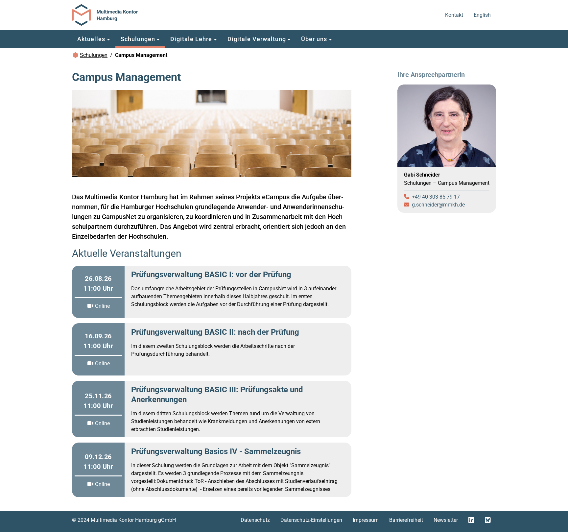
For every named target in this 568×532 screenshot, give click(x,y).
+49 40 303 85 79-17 (436, 197)
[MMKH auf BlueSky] (488, 520)
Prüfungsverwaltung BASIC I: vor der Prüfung (211, 274)
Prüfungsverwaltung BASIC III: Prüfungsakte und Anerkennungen (217, 394)
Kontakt (454, 15)
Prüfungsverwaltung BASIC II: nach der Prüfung (215, 332)
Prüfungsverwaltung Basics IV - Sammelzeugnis (216, 451)
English (483, 15)
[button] (93, 39)
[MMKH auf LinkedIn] (471, 520)
